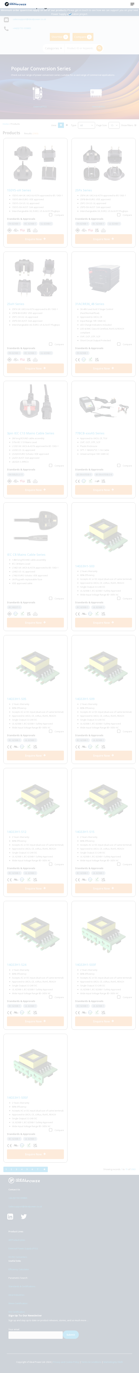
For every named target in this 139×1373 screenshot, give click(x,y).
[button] (132, 4)
